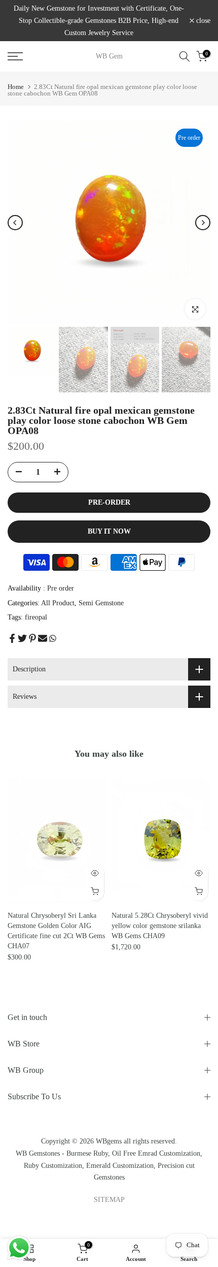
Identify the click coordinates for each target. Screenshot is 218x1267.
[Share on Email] (42, 638)
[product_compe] (15, 784)
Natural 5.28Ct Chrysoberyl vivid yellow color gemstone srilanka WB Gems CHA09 (160, 926)
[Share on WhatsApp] (52, 638)
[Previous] (15, 222)
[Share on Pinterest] (32, 638)
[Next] (202, 222)
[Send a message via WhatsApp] (19, 1248)
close (202, 20)
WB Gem (109, 56)
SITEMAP (109, 1199)
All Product (58, 603)
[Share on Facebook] (12, 638)
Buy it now (109, 531)
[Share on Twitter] (22, 638)
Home (16, 86)
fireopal (36, 617)
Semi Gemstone (101, 603)
